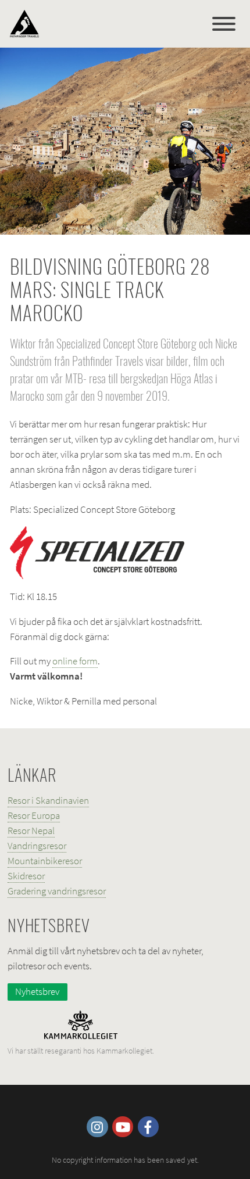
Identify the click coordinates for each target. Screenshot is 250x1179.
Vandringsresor (37, 845)
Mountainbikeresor (45, 860)
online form (75, 661)
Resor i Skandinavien (48, 800)
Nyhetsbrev (37, 991)
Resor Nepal (31, 830)
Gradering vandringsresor (57, 891)
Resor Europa (34, 815)
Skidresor (26, 875)
